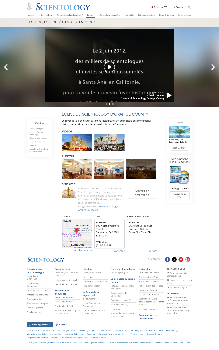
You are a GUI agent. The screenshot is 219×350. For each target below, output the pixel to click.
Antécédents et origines (37, 294)
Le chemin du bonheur (149, 272)
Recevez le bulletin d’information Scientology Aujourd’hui (178, 310)
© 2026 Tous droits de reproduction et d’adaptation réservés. (66, 343)
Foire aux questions (146, 15)
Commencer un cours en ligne (128, 330)
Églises (90, 15)
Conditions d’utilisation (168, 343)
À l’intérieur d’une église (37, 303)
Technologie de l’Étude (149, 277)
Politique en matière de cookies (145, 343)
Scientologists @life (119, 272)
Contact (153, 250)
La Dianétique (48, 330)
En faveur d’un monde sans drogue (113, 334)
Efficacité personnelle (64, 301)
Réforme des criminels (149, 281)
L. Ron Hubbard (45, 15)
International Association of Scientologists (44, 334)
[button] (106, 104)
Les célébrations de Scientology (91, 304)
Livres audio (88, 277)
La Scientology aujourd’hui (109, 15)
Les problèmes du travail (66, 280)
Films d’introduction (91, 285)
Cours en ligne (184, 15)
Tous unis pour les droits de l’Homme (146, 334)
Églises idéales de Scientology (36, 133)
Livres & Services (166, 15)
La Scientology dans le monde (123, 280)
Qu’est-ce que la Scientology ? (70, 15)
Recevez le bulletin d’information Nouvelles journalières (177, 300)
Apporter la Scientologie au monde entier (38, 150)
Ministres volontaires (148, 309)
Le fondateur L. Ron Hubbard (34, 277)
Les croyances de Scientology (34, 284)
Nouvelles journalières (123, 269)
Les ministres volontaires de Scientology (161, 330)
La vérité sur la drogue (149, 290)
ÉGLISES (39, 123)
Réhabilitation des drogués (151, 285)
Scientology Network (66, 330)
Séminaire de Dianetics (65, 297)
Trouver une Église (36, 128)
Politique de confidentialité (120, 343)
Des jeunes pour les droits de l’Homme (42, 337)
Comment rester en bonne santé (149, 317)
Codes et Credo (34, 299)
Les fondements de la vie (66, 284)
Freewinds (33, 145)
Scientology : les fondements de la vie (178, 140)
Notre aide (129, 15)
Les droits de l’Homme (149, 294)
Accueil (31, 15)
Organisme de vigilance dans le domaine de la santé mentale (151, 301)
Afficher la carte (83, 250)
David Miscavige (106, 330)
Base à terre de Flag (37, 141)
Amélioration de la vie (64, 306)
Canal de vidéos (34, 312)
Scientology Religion (87, 330)
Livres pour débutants (92, 272)
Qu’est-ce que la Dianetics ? (39, 290)
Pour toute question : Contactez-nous (178, 274)
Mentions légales (185, 343)
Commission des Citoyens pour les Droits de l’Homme (84, 337)
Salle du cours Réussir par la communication (67, 312)
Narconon (91, 334)
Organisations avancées (38, 138)
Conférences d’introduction (95, 281)
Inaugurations (89, 298)
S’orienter (119, 251)
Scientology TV (160, 7)
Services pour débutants (62, 292)
